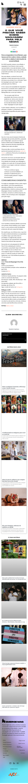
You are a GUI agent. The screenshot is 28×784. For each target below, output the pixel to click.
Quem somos (21, 743)
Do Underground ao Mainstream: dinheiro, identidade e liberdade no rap (13, 621)
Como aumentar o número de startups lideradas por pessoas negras (13, 706)
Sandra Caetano (14, 45)
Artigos (4, 748)
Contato (23, 753)
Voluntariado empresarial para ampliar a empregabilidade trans (13, 664)
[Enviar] (25, 340)
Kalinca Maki (10, 306)
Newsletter (22, 750)
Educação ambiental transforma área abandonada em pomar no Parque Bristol (14, 578)
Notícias (5, 753)
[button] (21, 4)
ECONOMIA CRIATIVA (14, 27)
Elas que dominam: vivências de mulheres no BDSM (11, 526)
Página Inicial (22, 740)
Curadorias (5, 751)
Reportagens (6, 755)
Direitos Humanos (7, 744)
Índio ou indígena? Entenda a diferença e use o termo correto (13, 387)
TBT (4, 757)
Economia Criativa (7, 746)
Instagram (19, 287)
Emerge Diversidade (19, 747)
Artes (4, 740)
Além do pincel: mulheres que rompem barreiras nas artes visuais (13, 480)
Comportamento (7, 742)
